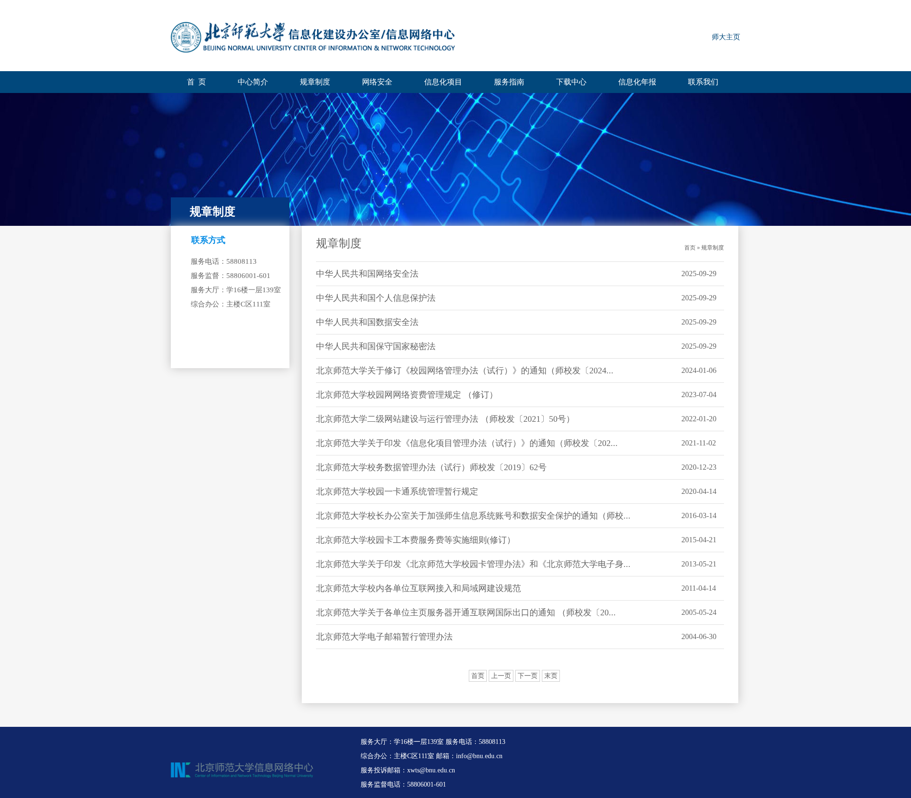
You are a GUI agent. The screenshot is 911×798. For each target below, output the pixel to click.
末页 (551, 675)
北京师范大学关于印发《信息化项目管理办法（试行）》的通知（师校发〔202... (467, 443)
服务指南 (509, 82)
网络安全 (377, 82)
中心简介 (253, 82)
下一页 (528, 675)
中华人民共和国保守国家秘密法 (376, 346)
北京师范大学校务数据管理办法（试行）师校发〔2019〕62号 (431, 467)
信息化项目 (443, 82)
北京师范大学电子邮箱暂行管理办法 (384, 636)
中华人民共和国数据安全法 (367, 322)
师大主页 (726, 37)
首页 (477, 675)
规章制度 (315, 82)
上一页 (501, 675)
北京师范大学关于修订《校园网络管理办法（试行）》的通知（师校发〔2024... (465, 370)
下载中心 (571, 82)
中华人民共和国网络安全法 (367, 273)
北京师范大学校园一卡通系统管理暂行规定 (397, 491)
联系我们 (703, 82)
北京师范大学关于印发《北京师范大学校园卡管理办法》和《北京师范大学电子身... (473, 564)
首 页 (196, 82)
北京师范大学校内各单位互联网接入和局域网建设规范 (418, 588)
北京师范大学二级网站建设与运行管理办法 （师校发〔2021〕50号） (445, 419)
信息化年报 (637, 82)
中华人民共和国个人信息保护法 (376, 298)
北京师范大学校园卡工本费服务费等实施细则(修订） (415, 540)
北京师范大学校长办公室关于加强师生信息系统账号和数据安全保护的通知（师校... (473, 515)
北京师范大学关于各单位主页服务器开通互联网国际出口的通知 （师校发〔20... (466, 612)
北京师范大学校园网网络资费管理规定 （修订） (407, 394)
